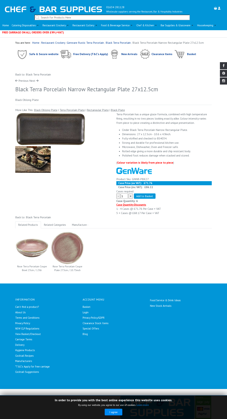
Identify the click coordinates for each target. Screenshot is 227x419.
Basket (191, 54)
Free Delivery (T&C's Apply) (90, 54)
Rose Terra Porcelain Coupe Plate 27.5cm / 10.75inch (67, 268)
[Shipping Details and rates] (66, 54)
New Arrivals (129, 54)
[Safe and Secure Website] (22, 54)
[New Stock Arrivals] (114, 54)
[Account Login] (219, 8)
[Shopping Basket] (216, 8)
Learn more (143, 405)
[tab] (28, 225)
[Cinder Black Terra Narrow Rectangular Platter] (50, 129)
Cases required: (125, 191)
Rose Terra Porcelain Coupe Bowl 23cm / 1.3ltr (32, 268)
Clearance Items (161, 54)
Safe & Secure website (44, 54)
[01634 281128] (53, 9)
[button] (25, 25)
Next (32, 80)
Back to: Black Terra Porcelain (33, 74)
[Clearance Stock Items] (144, 54)
